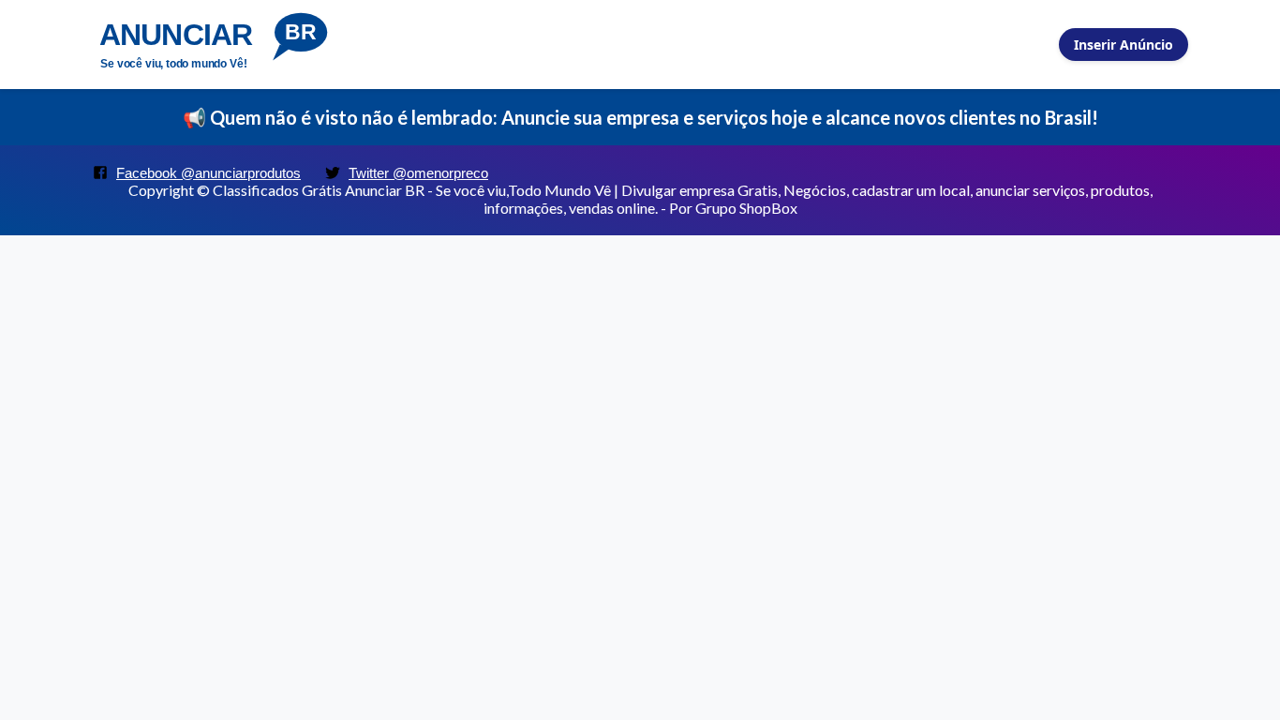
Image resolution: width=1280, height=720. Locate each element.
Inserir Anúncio (1123, 44)
